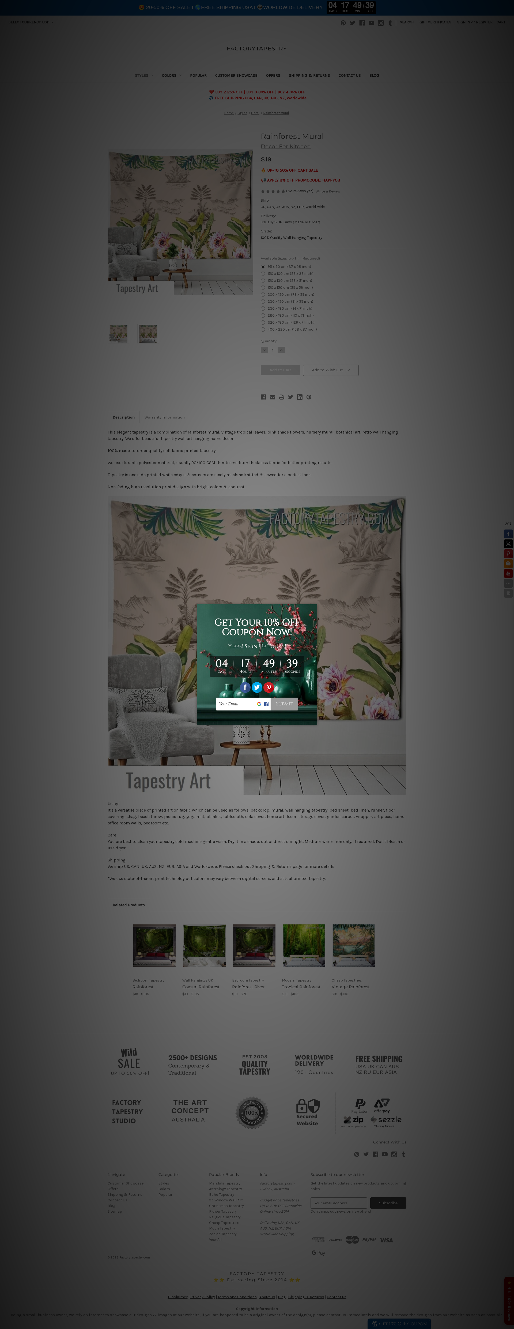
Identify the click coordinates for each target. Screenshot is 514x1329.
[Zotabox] (313, 720)
